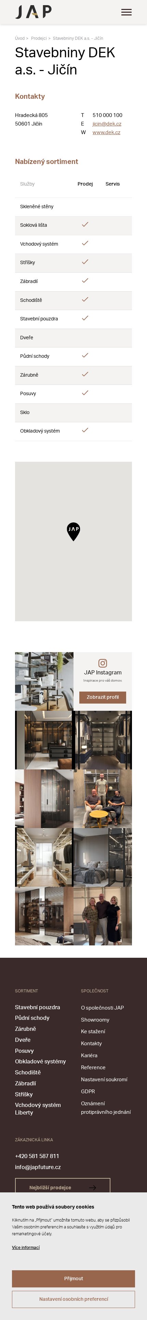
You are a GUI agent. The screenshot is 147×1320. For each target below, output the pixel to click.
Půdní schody (32, 1018)
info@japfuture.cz (38, 1167)
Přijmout (73, 1278)
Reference (93, 1067)
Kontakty (91, 1043)
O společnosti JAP (102, 1008)
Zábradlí (25, 1083)
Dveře (22, 1040)
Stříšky (24, 1094)
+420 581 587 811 (37, 1156)
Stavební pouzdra (37, 1007)
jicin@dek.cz (107, 124)
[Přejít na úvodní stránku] (33, 12)
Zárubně (25, 1029)
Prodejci (39, 38)
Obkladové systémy (40, 1061)
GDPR (88, 1091)
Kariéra (89, 1055)
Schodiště (28, 1072)
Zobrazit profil (103, 697)
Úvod (20, 38)
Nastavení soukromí (104, 1079)
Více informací (26, 1248)
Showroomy (95, 1020)
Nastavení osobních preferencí (73, 1299)
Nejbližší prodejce (50, 1188)
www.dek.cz (106, 132)
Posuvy (24, 1051)
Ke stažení (93, 1031)
